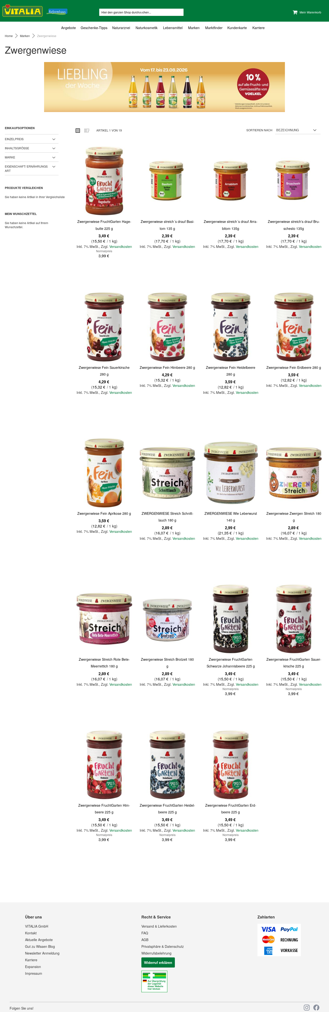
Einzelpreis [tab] (14, 139)
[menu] (164, 28)
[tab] (164, 27)
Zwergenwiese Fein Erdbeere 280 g (293, 367)
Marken (25, 36)
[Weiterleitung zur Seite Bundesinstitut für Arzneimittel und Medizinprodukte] (154, 990)
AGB (144, 939)
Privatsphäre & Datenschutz (162, 946)
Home (9, 36)
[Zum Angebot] (164, 87)
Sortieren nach (259, 130)
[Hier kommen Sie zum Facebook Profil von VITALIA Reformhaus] (316, 1008)
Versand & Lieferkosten (159, 926)
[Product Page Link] (104, 181)
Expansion (33, 966)
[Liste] (86, 130)
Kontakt (31, 932)
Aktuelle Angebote (39, 939)
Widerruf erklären (158, 962)
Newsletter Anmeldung (42, 953)
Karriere (31, 959)
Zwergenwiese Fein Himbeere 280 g (167, 367)
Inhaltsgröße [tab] (17, 148)
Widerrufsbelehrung (156, 953)
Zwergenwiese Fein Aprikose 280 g (104, 513)
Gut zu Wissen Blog (40, 946)
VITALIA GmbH (36, 926)
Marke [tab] (10, 157)
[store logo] (34, 9)
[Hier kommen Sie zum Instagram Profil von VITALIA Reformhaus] (307, 1008)
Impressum (33, 973)
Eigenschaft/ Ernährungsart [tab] (26, 168)
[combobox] (141, 12)
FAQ (144, 932)
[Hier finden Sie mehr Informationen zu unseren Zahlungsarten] (279, 954)
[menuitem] (69, 28)
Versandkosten (120, 246)
